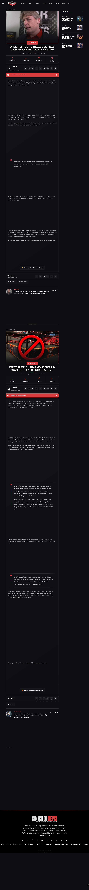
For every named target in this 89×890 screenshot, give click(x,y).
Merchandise (29, 844)
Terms (86, 844)
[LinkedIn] (36, 68)
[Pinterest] (40, 68)
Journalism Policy (61, 844)
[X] (29, 68)
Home (23, 3)
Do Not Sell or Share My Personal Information (44, 852)
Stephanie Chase (30, 445)
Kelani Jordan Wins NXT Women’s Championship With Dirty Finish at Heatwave (68, 37)
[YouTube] (44, 68)
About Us (40, 844)
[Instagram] (47, 68)
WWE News (12, 9)
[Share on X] (40, 276)
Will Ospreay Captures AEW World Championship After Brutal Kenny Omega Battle (66, 28)
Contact (49, 844)
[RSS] (66, 840)
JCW (57, 3)
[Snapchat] (51, 68)
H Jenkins (23, 53)
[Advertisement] (18, 184)
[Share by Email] (55, 276)
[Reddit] (55, 68)
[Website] (53, 290)
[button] (69, 3)
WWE (31, 3)
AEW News (64, 25)
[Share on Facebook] (36, 276)
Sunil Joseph (23, 374)
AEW (37, 3)
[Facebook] (25, 68)
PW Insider (18, 123)
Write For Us (17, 844)
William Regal (11, 281)
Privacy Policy (76, 844)
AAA (50, 3)
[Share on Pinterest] (47, 276)
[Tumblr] (47, 840)
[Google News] (32, 68)
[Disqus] (32, 770)
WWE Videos (65, 16)
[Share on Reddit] (51, 276)
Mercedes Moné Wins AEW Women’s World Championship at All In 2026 (67, 46)
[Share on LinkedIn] (44, 276)
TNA (44, 3)
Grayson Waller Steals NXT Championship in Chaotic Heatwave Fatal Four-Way (68, 19)
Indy (64, 3)
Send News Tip (6, 844)
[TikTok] (62, 840)
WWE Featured (23, 281)
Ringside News (17, 597)
